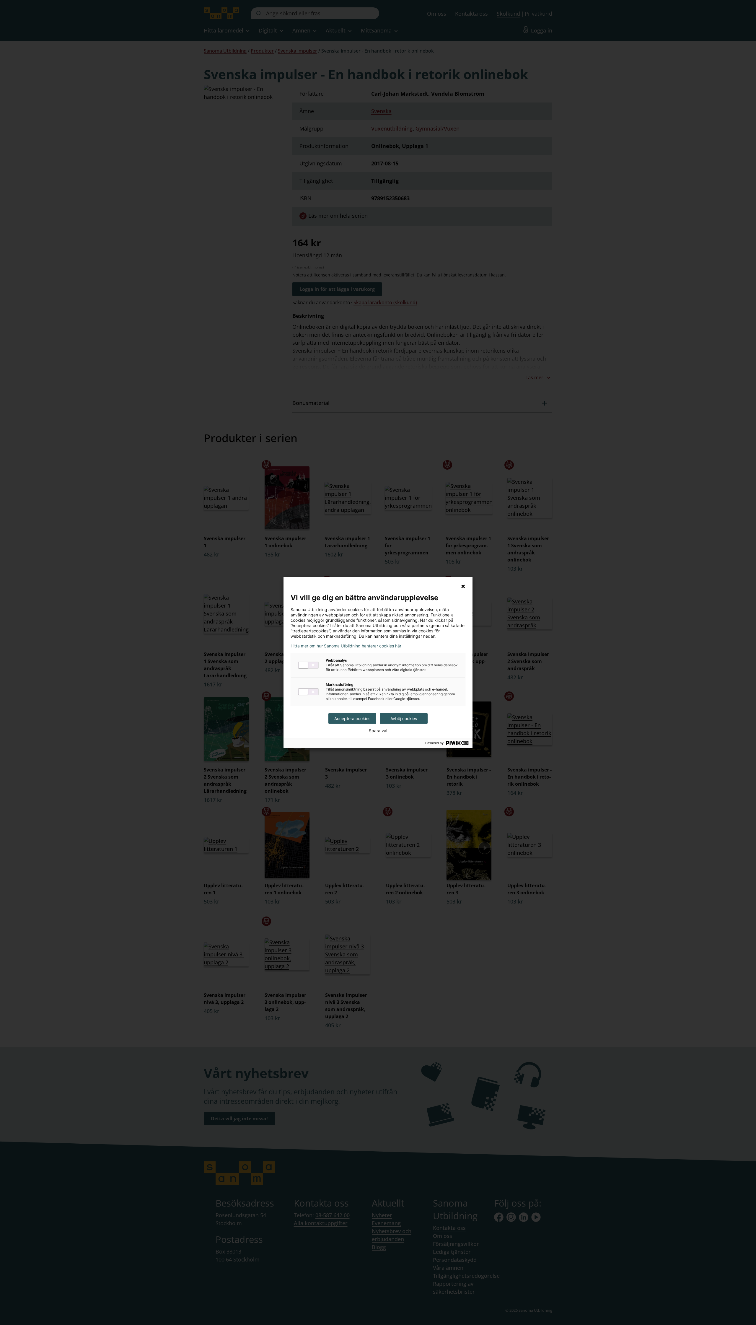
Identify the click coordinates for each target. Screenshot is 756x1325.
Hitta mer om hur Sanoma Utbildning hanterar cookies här (346, 646)
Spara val (378, 730)
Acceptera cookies (352, 718)
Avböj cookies (403, 718)
